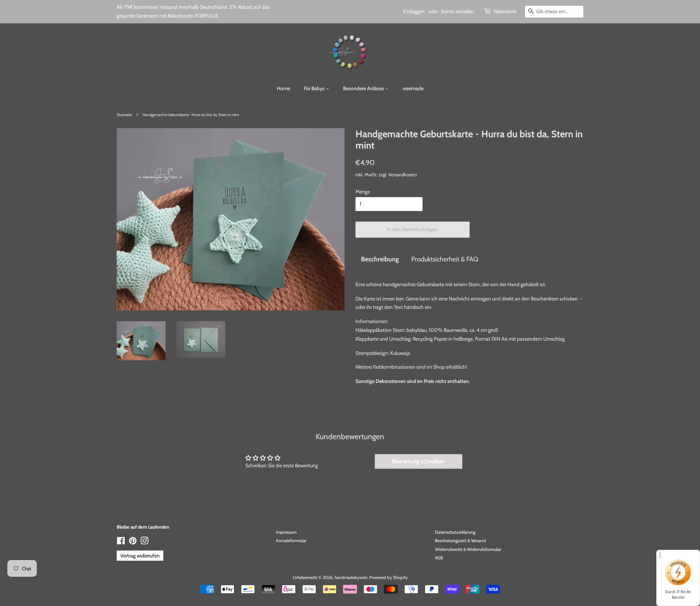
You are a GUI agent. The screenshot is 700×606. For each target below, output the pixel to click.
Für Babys (315, 88)
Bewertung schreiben (418, 461)
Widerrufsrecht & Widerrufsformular (468, 549)
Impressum (286, 532)
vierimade (413, 88)
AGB (439, 557)
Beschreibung (380, 259)
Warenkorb (505, 11)
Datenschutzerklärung (455, 532)
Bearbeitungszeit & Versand (460, 540)
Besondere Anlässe (364, 88)
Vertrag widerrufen (140, 555)
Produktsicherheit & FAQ (444, 259)
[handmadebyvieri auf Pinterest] (133, 542)
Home (283, 88)
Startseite (124, 114)
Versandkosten (402, 174)
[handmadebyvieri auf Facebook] (121, 542)
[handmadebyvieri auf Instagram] (144, 542)
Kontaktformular (291, 540)
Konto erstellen (457, 11)
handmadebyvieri (351, 577)
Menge (362, 191)
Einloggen (414, 11)
